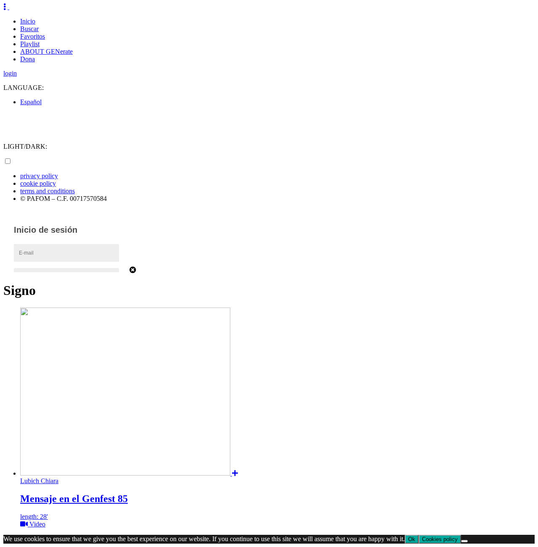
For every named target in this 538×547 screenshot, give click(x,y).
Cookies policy (440, 539)
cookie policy (38, 183)
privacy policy (39, 175)
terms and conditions (47, 191)
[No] (464, 541)
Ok (411, 539)
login (10, 73)
